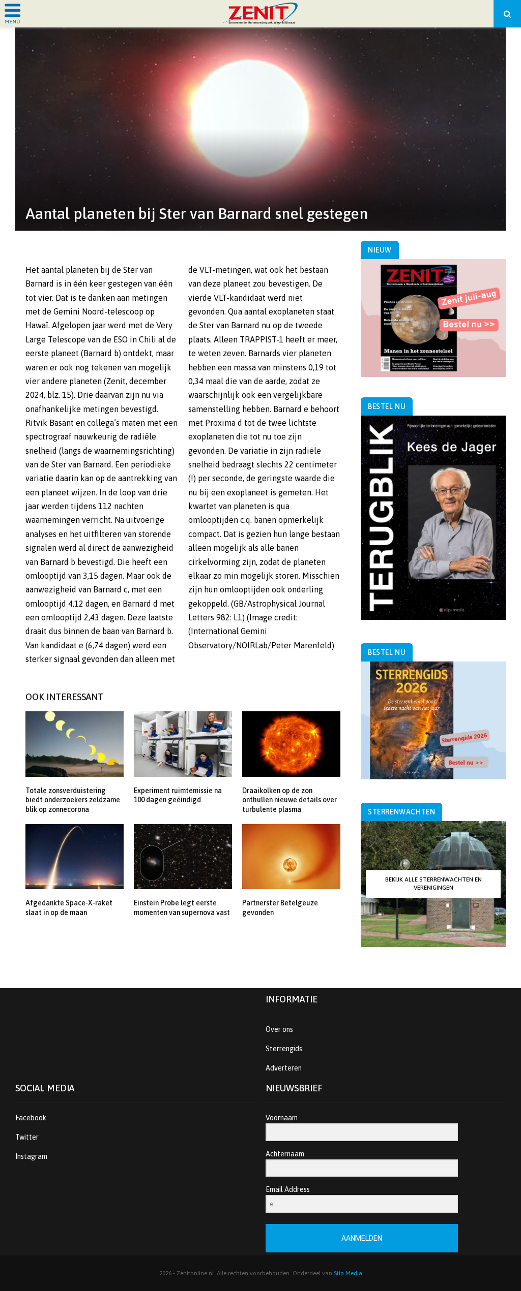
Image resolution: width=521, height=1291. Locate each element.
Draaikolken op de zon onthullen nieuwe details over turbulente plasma (289, 799)
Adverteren (284, 1068)
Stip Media (348, 1273)
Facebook (30, 1118)
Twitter (27, 1137)
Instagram (31, 1156)
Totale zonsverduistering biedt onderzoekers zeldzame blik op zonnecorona (72, 799)
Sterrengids (284, 1049)
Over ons (279, 1029)
